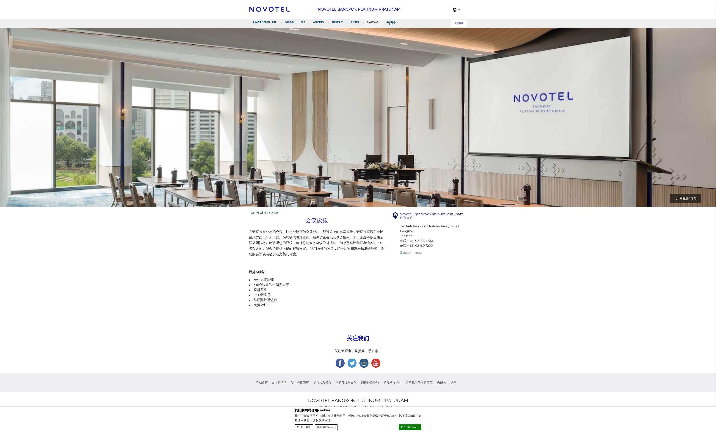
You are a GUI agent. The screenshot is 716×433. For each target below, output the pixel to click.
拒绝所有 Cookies (326, 427)
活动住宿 (262, 382)
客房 (303, 21)
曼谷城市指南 (392, 382)
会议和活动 (372, 21)
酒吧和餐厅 (337, 21)
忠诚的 (441, 382)
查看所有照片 (688, 198)
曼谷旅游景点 (322, 382)
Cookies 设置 (303, 427)
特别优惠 (289, 21)
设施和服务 (318, 21)
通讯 (453, 382)
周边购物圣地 (370, 382)
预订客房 (458, 23)
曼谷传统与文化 (346, 382)
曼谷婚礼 (354, 21)
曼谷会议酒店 (300, 382)
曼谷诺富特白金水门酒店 (265, 21)
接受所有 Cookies (410, 427)
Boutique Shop (391, 23)
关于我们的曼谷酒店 (419, 382)
